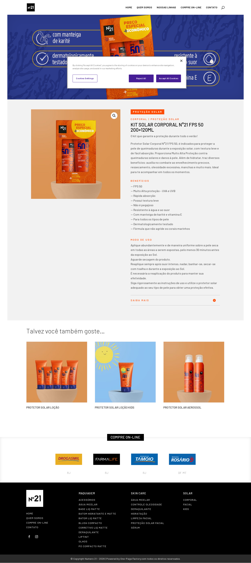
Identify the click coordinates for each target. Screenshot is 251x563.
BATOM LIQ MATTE (90, 518)
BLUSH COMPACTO (90, 523)
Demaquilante (89, 532)
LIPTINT (84, 536)
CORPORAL (139, 119)
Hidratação (139, 513)
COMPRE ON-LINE (191, 7)
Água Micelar (88, 504)
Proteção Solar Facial (147, 523)
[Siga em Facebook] (29, 537)
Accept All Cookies (168, 78)
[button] (114, 115)
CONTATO (211, 7)
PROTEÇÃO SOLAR (165, 119)
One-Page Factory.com (133, 558)
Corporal (190, 499)
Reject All (141, 78)
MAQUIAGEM (87, 493)
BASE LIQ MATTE (89, 509)
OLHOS (83, 541)
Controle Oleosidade (146, 504)
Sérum (135, 527)
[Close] (181, 61)
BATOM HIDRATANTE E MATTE (97, 513)
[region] (127, 72)
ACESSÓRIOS (87, 499)
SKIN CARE (138, 493)
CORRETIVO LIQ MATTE (93, 527)
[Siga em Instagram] (37, 537)
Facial (187, 504)
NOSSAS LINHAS (166, 7)
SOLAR (188, 493)
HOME (129, 7)
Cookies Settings (85, 78)
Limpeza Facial (141, 518)
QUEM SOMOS (144, 7)
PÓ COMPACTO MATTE (92, 546)
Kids (186, 509)
